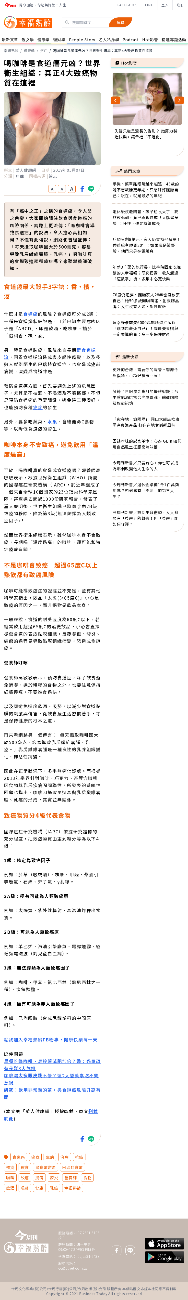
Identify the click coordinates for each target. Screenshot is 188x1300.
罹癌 (10, 1167)
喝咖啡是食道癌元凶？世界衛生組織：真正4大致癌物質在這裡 (103, 50)
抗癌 (79, 1157)
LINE (149, 4)
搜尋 (120, 22)
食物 (87, 1178)
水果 (52, 421)
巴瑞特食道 (72, 1167)
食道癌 (30, 314)
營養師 (70, 1178)
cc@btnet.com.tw (73, 1268)
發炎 (54, 1178)
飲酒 (10, 1188)
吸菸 (25, 1188)
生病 (50, 1157)
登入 (165, 4)
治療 (64, 1157)
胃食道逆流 (45, 1167)
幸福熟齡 (11, 50)
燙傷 (39, 1178)
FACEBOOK (127, 4)
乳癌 (54, 1188)
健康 (39, 1188)
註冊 (180, 4)
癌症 (43, 50)
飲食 (25, 1167)
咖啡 (10, 1178)
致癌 (25, 1178)
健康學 (29, 50)
